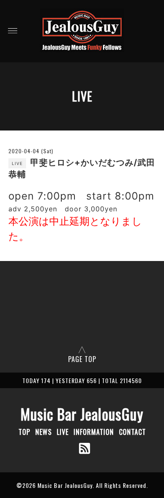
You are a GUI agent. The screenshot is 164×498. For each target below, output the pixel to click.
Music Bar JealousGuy (82, 414)
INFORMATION (94, 432)
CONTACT (132, 432)
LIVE (63, 432)
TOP (24, 432)
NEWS (43, 432)
